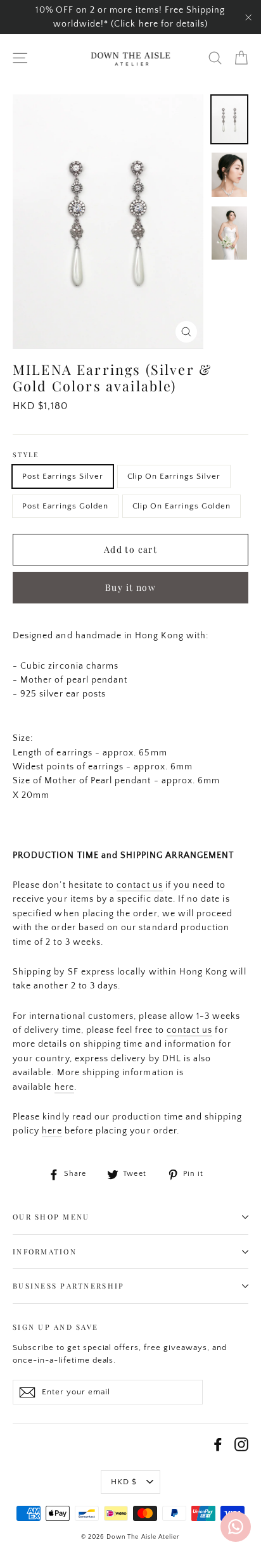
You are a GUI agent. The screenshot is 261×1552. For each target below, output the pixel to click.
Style (26, 455)
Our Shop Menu (51, 1216)
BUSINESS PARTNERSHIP (68, 1285)
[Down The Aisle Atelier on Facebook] (218, 1444)
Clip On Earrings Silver (173, 476)
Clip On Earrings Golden (181, 506)
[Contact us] (235, 1526)
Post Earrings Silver (62, 476)
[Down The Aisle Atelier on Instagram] (241, 1444)
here (64, 1087)
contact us (140, 885)
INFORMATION (45, 1251)
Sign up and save (55, 1327)
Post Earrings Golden (65, 506)
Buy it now (130, 587)
